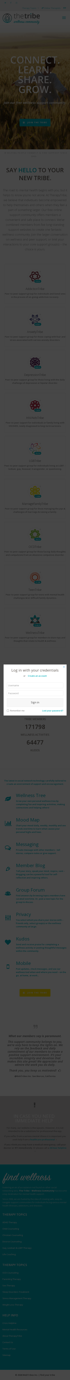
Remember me (17, 710)
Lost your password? (52, 710)
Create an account (37, 675)
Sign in (35, 702)
